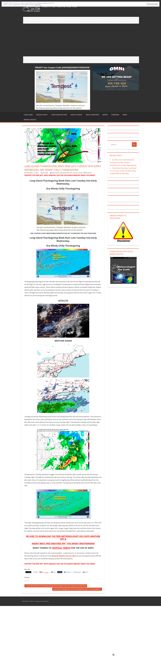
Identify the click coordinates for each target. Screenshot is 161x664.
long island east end (59, 115)
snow (125, 115)
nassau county (42, 115)
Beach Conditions (92, 115)
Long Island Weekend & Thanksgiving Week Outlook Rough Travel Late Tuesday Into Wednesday (56, 586)
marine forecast (30, 119)
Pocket (46, 572)
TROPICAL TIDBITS (61, 547)
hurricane (115, 115)
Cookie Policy (37, 4)
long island (28, 115)
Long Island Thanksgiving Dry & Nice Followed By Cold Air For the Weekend (76, 589)
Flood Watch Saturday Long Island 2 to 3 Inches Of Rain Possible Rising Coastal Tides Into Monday (123, 171)
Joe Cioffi (45, 173)
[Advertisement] (81, 39)
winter (105, 115)
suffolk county (76, 115)
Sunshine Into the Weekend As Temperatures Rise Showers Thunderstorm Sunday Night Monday (123, 162)
